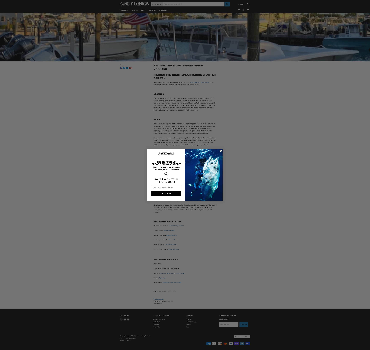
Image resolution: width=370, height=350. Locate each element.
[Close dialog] (221, 151)
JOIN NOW (166, 193)
